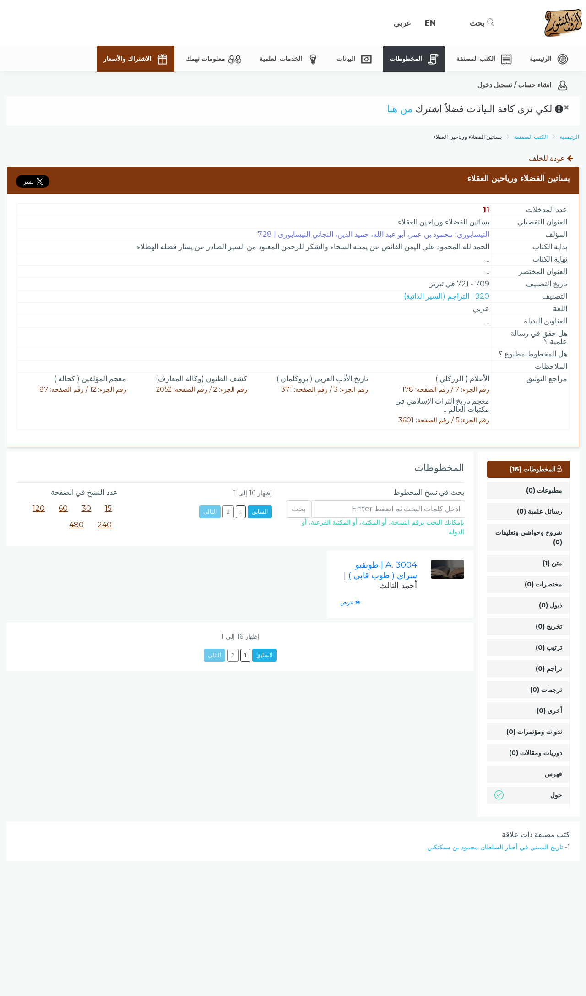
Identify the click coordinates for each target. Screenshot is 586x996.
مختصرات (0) (543, 584)
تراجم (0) (549, 668)
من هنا (399, 109)
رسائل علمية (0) (539, 511)
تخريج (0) (549, 626)
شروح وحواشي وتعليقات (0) (528, 537)
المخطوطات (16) (533, 469)
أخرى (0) (549, 710)
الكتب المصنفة (531, 136)
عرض (347, 602)
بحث (478, 22)
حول (556, 795)
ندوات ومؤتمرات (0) (534, 732)
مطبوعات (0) (544, 490)
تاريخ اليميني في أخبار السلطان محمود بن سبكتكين (495, 847)
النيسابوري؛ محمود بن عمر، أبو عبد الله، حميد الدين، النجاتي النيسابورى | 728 (373, 234)
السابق (260, 511)
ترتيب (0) (549, 647)
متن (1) (552, 563)
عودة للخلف (548, 158)
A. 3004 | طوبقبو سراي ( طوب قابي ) (380, 575)
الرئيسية (569, 136)
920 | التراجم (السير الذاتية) (446, 296)
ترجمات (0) (546, 689)
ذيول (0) (550, 605)
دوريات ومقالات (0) (535, 753)
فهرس (553, 774)
